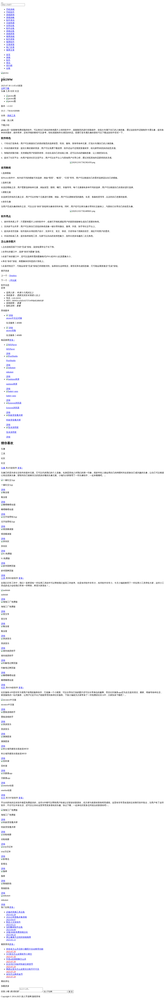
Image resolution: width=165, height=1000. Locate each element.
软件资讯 (10, 20)
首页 (8, 55)
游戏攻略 (10, 17)
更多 (12, 340)
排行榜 (9, 65)
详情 (11, 315)
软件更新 (10, 39)
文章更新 (10, 44)
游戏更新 (10, 34)
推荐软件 (10, 42)
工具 (3, 578)
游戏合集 (10, 31)
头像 (3, 468)
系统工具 (11, 115)
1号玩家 (12, 280)
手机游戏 (10, 9)
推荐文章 (10, 50)
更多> (20, 468)
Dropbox (13, 275)
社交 (3, 798)
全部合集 (10, 25)
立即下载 (5, 88)
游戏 (8, 57)
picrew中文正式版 (14, 318)
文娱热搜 (10, 23)
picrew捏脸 (11, 330)
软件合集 (10, 28)
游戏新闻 (10, 15)
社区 (3, 687)
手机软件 (10, 12)
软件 (8, 60)
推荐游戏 (10, 36)
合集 (8, 68)
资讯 (8, 63)
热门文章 (10, 47)
